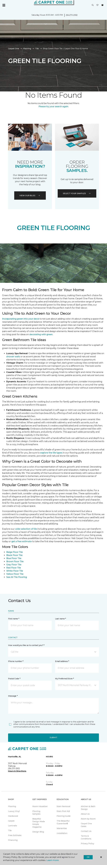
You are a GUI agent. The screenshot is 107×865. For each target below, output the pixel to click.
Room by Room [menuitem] (88, 819)
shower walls (13, 356)
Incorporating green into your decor (21, 319)
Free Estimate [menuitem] (14, 835)
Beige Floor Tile (14, 552)
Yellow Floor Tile (14, 574)
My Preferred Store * (64, 679)
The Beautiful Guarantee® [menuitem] (63, 822)
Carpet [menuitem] (11, 821)
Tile (37, 48)
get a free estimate (21, 541)
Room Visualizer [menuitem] (40, 806)
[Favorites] (97, 5)
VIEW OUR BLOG (27, 195)
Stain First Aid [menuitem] (63, 811)
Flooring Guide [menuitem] (63, 816)
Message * (12, 696)
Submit (53, 737)
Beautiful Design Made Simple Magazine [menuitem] (38, 823)
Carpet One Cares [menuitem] (86, 824)
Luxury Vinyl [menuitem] (14, 811)
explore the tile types (51, 452)
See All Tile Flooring (16, 577)
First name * (13, 619)
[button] (92, 5)
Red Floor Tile (13, 567)
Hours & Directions (17, 771)
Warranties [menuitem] (62, 828)
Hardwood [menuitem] (13, 816)
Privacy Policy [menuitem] (87, 843)
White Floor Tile (14, 571)
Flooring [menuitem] (12, 806)
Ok (88, 857)
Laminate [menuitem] (12, 825)
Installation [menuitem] (62, 833)
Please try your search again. (53, 106)
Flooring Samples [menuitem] (36, 812)
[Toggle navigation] (3, 5)
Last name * (60, 619)
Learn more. (52, 860)
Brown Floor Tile (14, 561)
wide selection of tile (26, 529)
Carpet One (13, 48)
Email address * (62, 661)
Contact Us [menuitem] (86, 831)
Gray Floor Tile (13, 564)
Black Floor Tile (14, 555)
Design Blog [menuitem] (38, 832)
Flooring (27, 48)
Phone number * (15, 661)
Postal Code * (14, 679)
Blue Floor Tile (13, 558)
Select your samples (74, 193)
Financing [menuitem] (12, 840)
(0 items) (102, 5)
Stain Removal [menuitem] (63, 806)
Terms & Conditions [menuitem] (86, 837)
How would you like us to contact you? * (26, 645)
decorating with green (41, 334)
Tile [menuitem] (10, 830)
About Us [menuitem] (85, 814)
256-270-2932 (72, 15)
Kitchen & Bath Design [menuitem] (88, 807)
